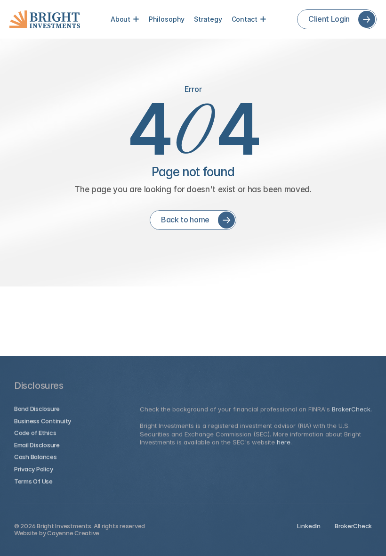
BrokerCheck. (352, 409)
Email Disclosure (37, 444)
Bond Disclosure (37, 408)
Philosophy (167, 19)
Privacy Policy (33, 469)
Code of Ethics (35, 432)
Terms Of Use (33, 480)
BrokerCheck (353, 526)
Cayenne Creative (73, 533)
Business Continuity (42, 420)
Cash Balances (35, 456)
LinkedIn (309, 526)
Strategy (208, 19)
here (283, 442)
